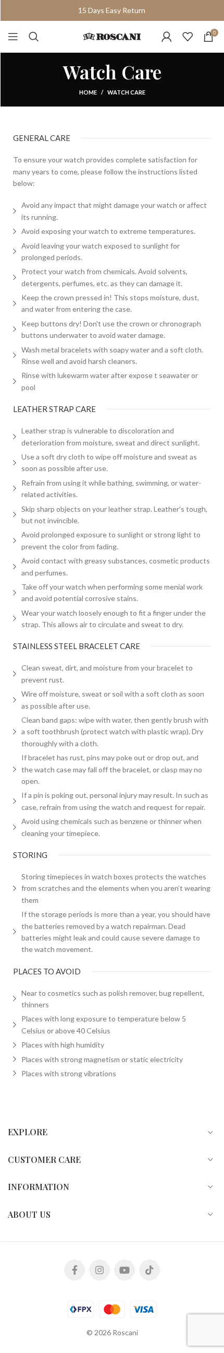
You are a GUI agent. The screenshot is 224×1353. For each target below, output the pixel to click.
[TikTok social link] (149, 1270)
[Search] (33, 36)
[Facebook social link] (74, 1270)
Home (88, 92)
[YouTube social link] (124, 1270)
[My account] (166, 36)
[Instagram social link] (99, 1270)
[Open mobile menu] (13, 36)
